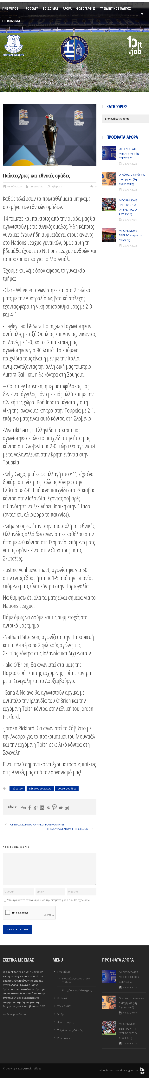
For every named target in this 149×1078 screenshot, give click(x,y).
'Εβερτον (56, 186)
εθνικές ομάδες (67, 788)
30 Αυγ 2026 (130, 189)
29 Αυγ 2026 (130, 220)
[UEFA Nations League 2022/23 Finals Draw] (49, 135)
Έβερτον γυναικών (40, 788)
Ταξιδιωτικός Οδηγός (115, 8)
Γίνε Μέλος (10, 8)
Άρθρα (67, 8)
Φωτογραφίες (85, 8)
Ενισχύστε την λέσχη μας (77, 990)
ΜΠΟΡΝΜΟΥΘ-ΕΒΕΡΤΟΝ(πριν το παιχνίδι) (130, 235)
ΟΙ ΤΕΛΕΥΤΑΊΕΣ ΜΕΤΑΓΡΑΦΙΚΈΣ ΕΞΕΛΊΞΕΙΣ (129, 153)
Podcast (32, 8)
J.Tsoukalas (36, 186)
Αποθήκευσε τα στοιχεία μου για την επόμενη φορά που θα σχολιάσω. (48, 900)
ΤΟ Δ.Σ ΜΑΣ (50, 8)
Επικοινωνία (11, 21)
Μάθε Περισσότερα (14, 1014)
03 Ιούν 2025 (14, 186)
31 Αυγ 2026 (130, 163)
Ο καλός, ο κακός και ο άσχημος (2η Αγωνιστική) (132, 179)
